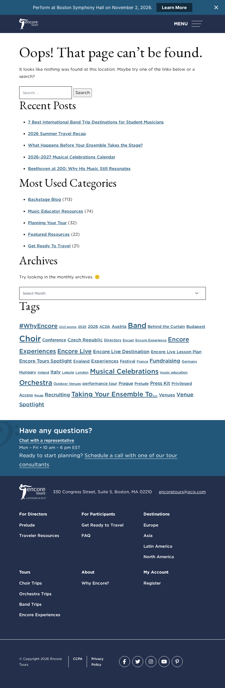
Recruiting (57, 395)
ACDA (104, 326)
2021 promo (68, 327)
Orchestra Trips (35, 593)
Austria (119, 326)
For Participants (98, 514)
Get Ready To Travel (49, 245)
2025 (82, 327)
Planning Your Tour (47, 222)
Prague (126, 383)
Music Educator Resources (55, 211)
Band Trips (30, 604)
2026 (93, 326)
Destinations (157, 514)
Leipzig (68, 372)
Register (152, 583)
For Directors (33, 514)
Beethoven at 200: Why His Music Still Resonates (79, 168)
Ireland (43, 372)
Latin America (158, 546)
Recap (38, 395)
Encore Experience (151, 340)
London (82, 372)
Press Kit (160, 383)
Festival (127, 361)
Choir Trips (30, 583)
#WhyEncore (38, 325)
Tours (24, 572)
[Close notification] (216, 7)
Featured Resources (49, 234)
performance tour (99, 383)
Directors (112, 340)
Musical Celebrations (124, 371)
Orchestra (35, 383)
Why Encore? (95, 583)
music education (174, 372)
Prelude (141, 383)
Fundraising (165, 361)
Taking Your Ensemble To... (114, 394)
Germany (189, 361)
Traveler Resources (39, 535)
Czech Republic (85, 339)
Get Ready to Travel (102, 525)
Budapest (195, 326)
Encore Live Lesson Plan (176, 351)
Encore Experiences (39, 614)
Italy (55, 372)
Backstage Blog (44, 199)
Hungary (27, 372)
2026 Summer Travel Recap (57, 133)
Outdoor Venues (67, 384)
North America (159, 556)
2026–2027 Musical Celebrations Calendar (71, 157)
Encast (128, 340)
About (87, 572)
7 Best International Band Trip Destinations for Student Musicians (96, 122)
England (81, 361)
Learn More (174, 7)
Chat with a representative (46, 440)
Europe (151, 525)
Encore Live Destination (121, 351)
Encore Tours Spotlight (45, 361)
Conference (54, 339)
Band (137, 325)
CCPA (77, 659)
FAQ (86, 535)
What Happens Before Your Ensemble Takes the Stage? (85, 145)
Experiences (105, 361)
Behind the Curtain (166, 326)
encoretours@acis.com (182, 491)
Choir (30, 338)
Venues (167, 395)
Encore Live (74, 351)
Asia (148, 535)
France (142, 361)
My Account (156, 572)
